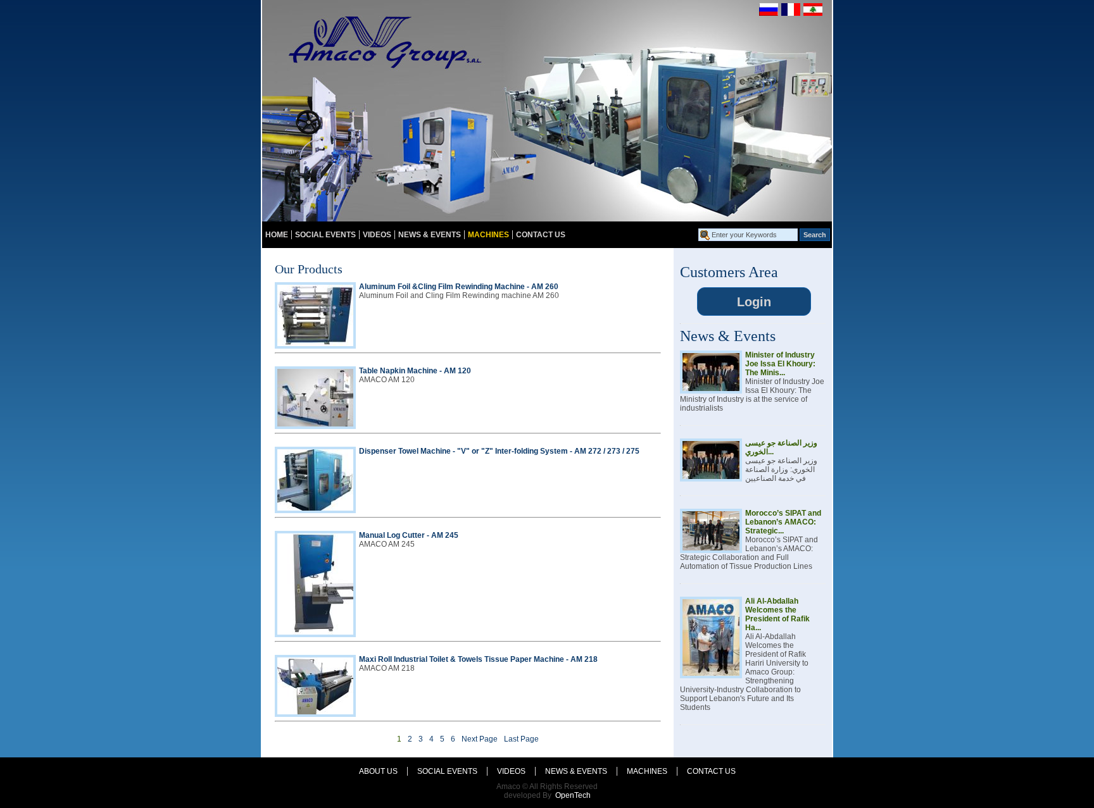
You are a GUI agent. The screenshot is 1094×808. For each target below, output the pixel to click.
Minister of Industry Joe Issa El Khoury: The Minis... (780, 364)
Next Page (480, 739)
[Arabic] (812, 13)
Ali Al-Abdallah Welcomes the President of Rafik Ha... (777, 614)
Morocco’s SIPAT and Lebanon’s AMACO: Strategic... (783, 522)
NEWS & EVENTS (429, 234)
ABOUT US (378, 771)
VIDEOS (377, 234)
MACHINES (488, 234)
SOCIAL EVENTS (325, 234)
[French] (790, 13)
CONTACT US (540, 234)
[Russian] (768, 13)
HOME (276, 234)
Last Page (521, 739)
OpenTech (573, 795)
